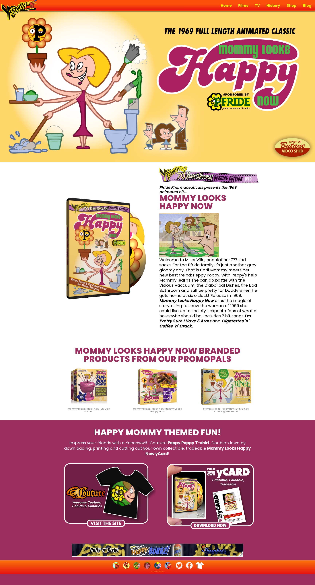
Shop (291, 5)
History (273, 5)
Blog (307, 5)
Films (243, 5)
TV (257, 5)
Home (226, 5)
